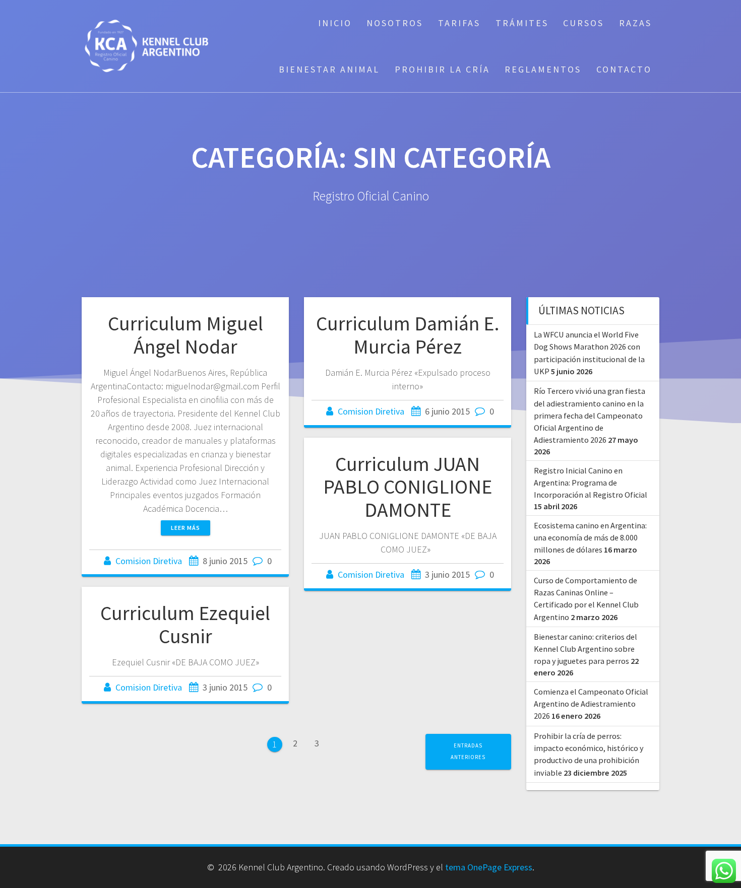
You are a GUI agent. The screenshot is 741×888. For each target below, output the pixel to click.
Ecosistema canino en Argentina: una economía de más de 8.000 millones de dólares (590, 537)
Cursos (583, 23)
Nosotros (394, 23)
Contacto (624, 69)
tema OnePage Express (488, 867)
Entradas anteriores (468, 751)
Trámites (522, 23)
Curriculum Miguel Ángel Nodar (185, 335)
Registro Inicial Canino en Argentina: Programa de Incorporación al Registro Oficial (590, 482)
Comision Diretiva (148, 561)
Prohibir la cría (442, 69)
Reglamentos (543, 69)
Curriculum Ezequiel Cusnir (185, 624)
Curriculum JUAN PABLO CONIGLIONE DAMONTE (407, 486)
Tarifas (459, 23)
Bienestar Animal (329, 69)
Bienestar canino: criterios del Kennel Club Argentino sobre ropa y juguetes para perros (585, 649)
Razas (635, 23)
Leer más (185, 527)
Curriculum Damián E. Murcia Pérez (408, 335)
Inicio (335, 23)
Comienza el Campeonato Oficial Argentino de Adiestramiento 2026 (591, 704)
